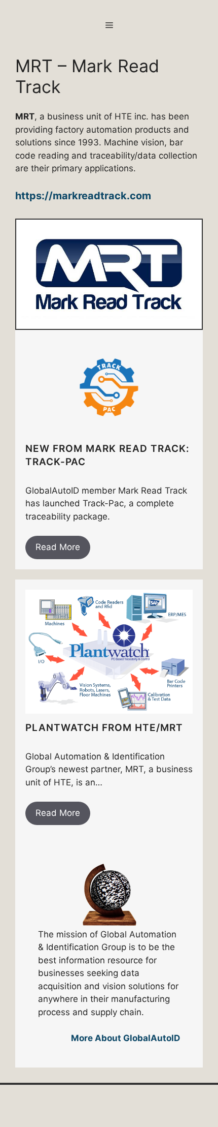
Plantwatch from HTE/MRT (104, 728)
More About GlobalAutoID (125, 1038)
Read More (57, 547)
